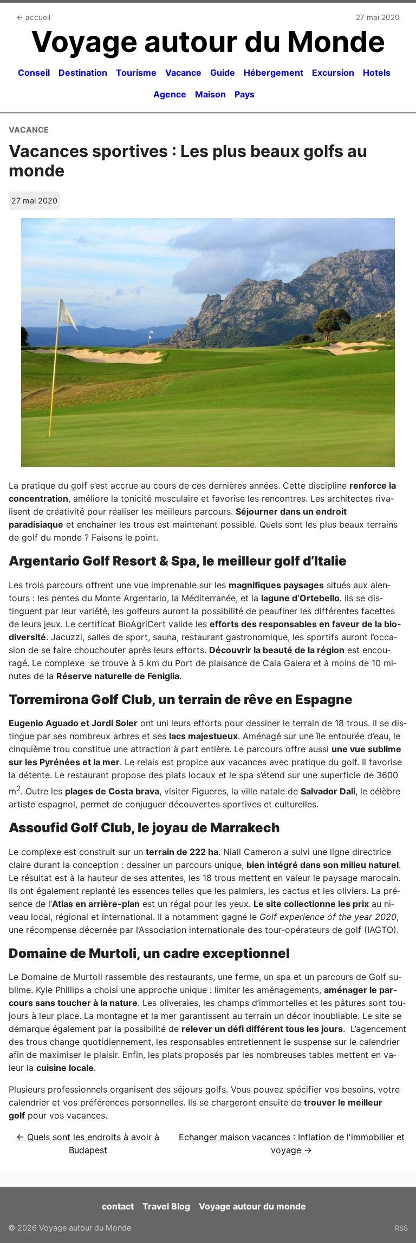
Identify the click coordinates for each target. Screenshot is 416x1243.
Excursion (333, 72)
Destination (82, 72)
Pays (245, 94)
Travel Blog (166, 1206)
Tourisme (136, 72)
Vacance (183, 72)
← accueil (33, 17)
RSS (401, 1228)
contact (118, 1206)
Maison (210, 94)
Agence (169, 94)
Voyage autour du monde (252, 1206)
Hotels (377, 72)
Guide (222, 72)
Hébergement (273, 72)
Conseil (34, 72)
